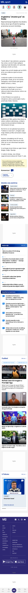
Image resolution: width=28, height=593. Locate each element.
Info (4, 526)
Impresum (14, 542)
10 (24, 432)
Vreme (14, 532)
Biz (3, 530)
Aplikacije (14, 549)
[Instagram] (21, 519)
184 (7, 205)
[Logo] (5, 2)
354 (7, 195)
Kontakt (14, 553)
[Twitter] (18, 519)
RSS (13, 551)
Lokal (4, 549)
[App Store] (20, 561)
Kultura (4, 539)
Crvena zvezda (13, 204)
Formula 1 (6, 496)
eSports (5, 543)
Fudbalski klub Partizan (9, 362)
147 (7, 186)
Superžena (5, 541)
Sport (4, 528)
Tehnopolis (5, 545)
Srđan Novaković (9, 505)
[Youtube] (25, 519)
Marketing (15, 540)
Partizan (12, 195)
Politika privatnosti (17, 546)
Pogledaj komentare (6, 175)
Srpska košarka (13, 186)
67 (7, 214)
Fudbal (3, 13)
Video (13, 526)
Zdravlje (5, 534)
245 (3, 312)
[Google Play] (8, 561)
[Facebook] (15, 519)
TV (13, 528)
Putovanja (5, 536)
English (14, 530)
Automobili (5, 547)
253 (3, 303)
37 (12, 170)
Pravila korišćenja (17, 544)
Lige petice (12, 214)
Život (4, 532)
